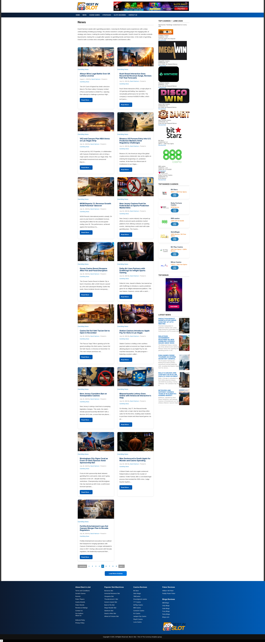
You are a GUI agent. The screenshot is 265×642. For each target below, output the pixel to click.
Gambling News (84, 82)
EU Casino (136, 613)
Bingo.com (165, 617)
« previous (82, 566)
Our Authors (79, 613)
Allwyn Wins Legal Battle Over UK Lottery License (95, 75)
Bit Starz (136, 590)
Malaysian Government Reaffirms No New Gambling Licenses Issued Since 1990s (166, 339)
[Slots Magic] (151, 10)
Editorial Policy (80, 620)
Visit (164, 40)
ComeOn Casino (138, 610)
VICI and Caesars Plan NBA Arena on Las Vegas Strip (95, 140)
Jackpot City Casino (139, 616)
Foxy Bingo (166, 611)
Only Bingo (165, 605)
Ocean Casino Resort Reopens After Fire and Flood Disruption (93, 269)
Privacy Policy (79, 623)
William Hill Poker (168, 590)
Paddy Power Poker (168, 593)
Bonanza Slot (108, 590)
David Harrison (95, 79)
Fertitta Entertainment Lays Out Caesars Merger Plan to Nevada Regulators (94, 528)
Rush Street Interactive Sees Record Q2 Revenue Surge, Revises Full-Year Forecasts (135, 76)
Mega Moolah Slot (110, 608)
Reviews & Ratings (81, 608)
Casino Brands (80, 602)
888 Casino (137, 608)
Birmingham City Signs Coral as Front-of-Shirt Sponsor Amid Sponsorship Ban (94, 460)
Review (160, 40)
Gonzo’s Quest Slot (110, 602)
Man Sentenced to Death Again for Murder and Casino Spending (134, 459)
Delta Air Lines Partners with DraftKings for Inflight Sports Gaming (132, 270)
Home (78, 15)
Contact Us (133, 15)
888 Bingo (165, 603)
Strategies (106, 15)
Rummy (77, 596)
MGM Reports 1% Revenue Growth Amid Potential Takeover (95, 204)
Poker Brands (79, 605)
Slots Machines (120, 15)
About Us (78, 615)
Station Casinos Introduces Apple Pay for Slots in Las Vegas (134, 332)
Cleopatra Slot (109, 596)
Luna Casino (137, 622)
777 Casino (137, 602)
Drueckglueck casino (140, 599)
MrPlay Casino (138, 605)
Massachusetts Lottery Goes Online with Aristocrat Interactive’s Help (135, 396)
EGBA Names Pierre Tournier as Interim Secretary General (167, 357)
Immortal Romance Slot (112, 593)
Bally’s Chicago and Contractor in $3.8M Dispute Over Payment (168, 374)
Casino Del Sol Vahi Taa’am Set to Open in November (95, 332)
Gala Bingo (166, 608)
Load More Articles (116, 573)
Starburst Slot (108, 610)
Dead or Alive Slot (110, 613)
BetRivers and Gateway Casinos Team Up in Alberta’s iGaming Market (167, 392)
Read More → (86, 100)
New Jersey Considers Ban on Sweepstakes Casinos (93, 395)
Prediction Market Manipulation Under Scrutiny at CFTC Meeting (167, 321)
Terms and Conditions (82, 590)
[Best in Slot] (88, 11)
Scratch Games (80, 593)
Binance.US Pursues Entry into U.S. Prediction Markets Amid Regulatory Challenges (135, 141)
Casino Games (94, 15)
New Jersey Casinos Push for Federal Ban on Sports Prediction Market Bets (134, 205)
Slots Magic (137, 593)
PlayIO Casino (138, 619)
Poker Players (79, 599)
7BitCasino (136, 596)
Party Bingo (166, 614)
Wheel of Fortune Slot (111, 616)
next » (121, 566)
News (85, 15)
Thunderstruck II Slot (111, 599)
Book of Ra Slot (109, 605)
